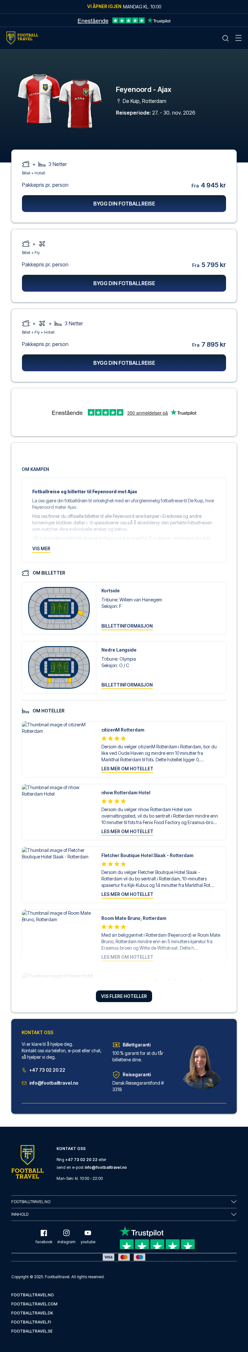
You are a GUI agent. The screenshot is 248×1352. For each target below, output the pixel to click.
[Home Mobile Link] (22, 38)
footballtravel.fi (31, 1322)
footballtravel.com (34, 1304)
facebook (44, 1241)
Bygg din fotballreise (124, 203)
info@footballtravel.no (53, 1083)
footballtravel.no (32, 1294)
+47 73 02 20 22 (47, 1070)
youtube (88, 1241)
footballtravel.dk (32, 1313)
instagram (66, 1241)
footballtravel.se (32, 1331)
